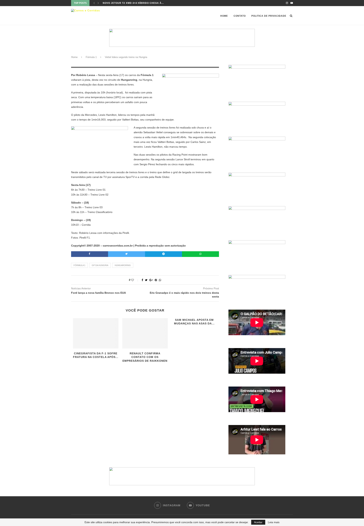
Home (224, 16)
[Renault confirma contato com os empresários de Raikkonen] (145, 333)
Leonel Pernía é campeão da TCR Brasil (132, 3)
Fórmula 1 (91, 57)
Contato (240, 16)
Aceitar (258, 522)
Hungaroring (123, 265)
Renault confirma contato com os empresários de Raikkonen (144, 357)
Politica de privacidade (268, 16)
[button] (182, 476)
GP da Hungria (100, 265)
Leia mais (273, 522)
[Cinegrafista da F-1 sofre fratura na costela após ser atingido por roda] (95, 333)
